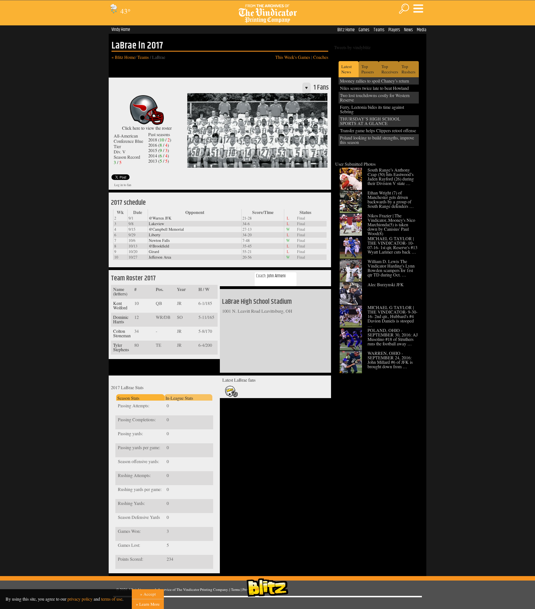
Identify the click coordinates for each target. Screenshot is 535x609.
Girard (154, 251)
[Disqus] (275, 470)
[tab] (140, 397)
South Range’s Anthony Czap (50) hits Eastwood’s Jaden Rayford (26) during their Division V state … (391, 176)
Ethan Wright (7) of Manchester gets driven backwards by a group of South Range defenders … (391, 199)
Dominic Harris (120, 319)
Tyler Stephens (121, 347)
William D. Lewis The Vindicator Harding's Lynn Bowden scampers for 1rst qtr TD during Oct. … (391, 268)
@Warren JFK (160, 218)
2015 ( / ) (158, 150)
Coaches (320, 57)
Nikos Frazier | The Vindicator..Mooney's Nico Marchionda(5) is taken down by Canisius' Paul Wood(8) (391, 224)
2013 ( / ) (158, 161)
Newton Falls (159, 240)
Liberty (154, 234)
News (408, 29)
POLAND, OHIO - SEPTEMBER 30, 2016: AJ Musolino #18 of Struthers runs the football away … (393, 336)
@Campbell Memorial (166, 229)
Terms (235, 589)
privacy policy (80, 599)
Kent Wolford (120, 305)
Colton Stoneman (122, 333)
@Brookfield (159, 246)
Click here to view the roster (147, 128)
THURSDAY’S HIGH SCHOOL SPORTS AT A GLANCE (370, 121)
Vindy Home (120, 29)
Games (364, 29)
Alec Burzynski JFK (386, 284)
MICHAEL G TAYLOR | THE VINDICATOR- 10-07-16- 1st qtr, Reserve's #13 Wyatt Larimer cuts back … (392, 245)
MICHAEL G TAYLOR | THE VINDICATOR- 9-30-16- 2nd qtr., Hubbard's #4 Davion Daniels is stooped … (392, 316)
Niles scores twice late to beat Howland (374, 88)
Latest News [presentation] (346, 69)
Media (421, 29)
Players (394, 29)
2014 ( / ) (158, 155)
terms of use (111, 599)
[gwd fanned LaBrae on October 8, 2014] (231, 396)
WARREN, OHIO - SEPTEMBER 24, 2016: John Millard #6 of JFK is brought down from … (390, 359)
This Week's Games (292, 57)
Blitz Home (346, 29)
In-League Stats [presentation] (179, 398)
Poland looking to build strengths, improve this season (377, 140)
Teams (379, 29)
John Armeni (276, 276)
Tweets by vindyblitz (352, 47)
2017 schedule (128, 203)
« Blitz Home (123, 57)
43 (124, 11)
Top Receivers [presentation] (389, 69)
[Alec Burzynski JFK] (351, 303)
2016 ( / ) (158, 145)
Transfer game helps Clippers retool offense (378, 130)
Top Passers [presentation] (367, 69)
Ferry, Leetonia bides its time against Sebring (372, 109)
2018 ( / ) (159, 140)
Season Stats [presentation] (128, 398)
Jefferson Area (160, 257)
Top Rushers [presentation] (408, 69)
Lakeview (156, 223)
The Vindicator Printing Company (202, 589)
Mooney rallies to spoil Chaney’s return (374, 81)
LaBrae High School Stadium (257, 302)
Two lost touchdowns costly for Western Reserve (375, 97)
